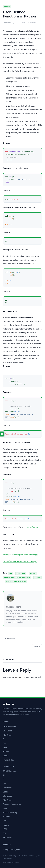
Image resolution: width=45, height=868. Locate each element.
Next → (37, 647)
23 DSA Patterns (9, 771)
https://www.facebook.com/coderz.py (20, 561)
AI (3, 775)
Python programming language (17, 577)
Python (7, 6)
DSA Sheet (7, 800)
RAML (5, 829)
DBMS (5, 792)
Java (5, 808)
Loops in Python (31, 527)
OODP (5, 821)
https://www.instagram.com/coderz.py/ (20, 554)
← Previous (10, 638)
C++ (4, 783)
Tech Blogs (7, 837)
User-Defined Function (16, 581)
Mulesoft (6, 817)
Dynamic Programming (12, 804)
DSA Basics (7, 796)
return (37, 577)
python (33, 573)
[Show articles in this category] (2, 434)
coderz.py (8, 704)
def (10, 573)
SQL (4, 833)
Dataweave (7, 787)
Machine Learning (10, 812)
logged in (19, 677)
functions (21, 573)
